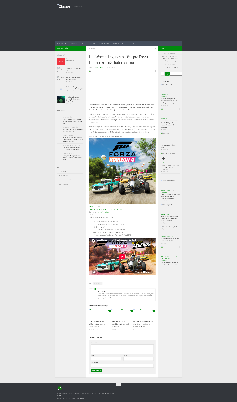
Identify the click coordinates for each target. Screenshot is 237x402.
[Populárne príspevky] (63, 113)
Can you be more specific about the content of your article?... (72, 149)
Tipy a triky (170, 190)
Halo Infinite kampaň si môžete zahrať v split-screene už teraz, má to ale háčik (170, 196)
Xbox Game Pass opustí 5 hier (73, 69)
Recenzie (92, 43)
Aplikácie (163, 257)
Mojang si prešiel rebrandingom (71, 60)
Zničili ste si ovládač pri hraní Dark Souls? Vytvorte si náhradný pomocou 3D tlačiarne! (169, 124)
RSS (98, 393)
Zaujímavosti (164, 96)
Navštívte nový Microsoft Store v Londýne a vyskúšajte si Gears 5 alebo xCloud (143, 324)
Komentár (94, 343)
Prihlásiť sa (62, 171)
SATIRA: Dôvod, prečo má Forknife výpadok (73, 78)
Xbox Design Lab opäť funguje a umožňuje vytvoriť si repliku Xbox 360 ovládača (170, 218)
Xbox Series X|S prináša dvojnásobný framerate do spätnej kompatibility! (169, 101)
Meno (93, 355)
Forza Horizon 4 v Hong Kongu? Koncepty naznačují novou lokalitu (120, 324)
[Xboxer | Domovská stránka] (63, 6)
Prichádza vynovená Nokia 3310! (168, 146)
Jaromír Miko (100, 68)
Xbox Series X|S (62, 43)
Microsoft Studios (103, 212)
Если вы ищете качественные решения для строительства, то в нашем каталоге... (73, 139)
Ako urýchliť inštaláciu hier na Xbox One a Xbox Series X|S (169, 264)
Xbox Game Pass (118, 43)
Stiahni (91, 206)
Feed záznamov (63, 175)
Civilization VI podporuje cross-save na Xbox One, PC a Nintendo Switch (74, 89)
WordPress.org (63, 184)
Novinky (92, 48)
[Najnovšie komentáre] (76, 113)
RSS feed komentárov (65, 180)
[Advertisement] (118, 27)
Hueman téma (80, 398)
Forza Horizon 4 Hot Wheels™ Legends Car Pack (105, 209)
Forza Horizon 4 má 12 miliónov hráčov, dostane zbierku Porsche (97, 324)
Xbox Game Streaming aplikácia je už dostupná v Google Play (73, 99)
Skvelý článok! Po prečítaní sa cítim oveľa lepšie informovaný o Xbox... (72, 158)
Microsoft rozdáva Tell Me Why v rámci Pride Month (170, 240)
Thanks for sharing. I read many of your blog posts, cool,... (73, 130)
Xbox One (74, 43)
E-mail (125, 355)
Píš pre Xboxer (132, 43)
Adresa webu (94, 362)
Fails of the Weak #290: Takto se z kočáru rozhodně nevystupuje (170, 167)
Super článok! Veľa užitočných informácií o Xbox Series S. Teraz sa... (72, 121)
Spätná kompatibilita (104, 43)
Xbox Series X (171, 94)
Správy (83, 43)
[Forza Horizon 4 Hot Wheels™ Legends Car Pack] (122, 204)
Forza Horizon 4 (98, 283)
